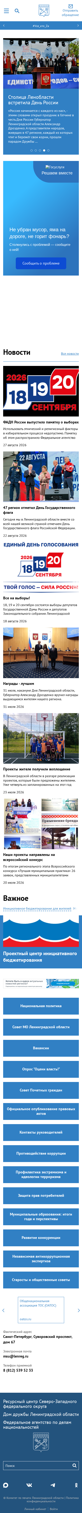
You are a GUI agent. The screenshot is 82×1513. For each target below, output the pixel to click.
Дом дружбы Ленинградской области (41, 1414)
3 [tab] (41, 151)
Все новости (70, 353)
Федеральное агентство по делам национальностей (37, 1424)
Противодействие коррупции (41, 1153)
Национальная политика (41, 1005)
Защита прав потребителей (41, 1195)
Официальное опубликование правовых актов (41, 1111)
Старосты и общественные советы (41, 1279)
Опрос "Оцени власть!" (41, 1069)
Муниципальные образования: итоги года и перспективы (41, 1216)
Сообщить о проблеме (41, 263)
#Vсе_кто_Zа (41, 26)
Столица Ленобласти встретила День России (33, 100)
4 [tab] (45, 151)
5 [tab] (49, 151)
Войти (54, 1509)
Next (79, 1310)
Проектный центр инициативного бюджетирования (40, 956)
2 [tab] (37, 151)
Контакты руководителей (41, 1132)
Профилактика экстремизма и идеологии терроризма (41, 1174)
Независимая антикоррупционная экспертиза (41, 1258)
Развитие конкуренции (41, 1237)
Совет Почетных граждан (41, 1090)
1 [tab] (32, 151)
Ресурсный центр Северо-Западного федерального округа (40, 1403)
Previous (3, 1310)
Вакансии (41, 1048)
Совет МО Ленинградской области (41, 1026)
